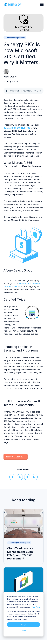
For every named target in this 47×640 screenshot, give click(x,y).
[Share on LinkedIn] (27, 477)
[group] (23, 91)
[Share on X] (20, 477)
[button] (7, 91)
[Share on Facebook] (12, 477)
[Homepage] (12, 5)
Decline (23, 630)
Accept (23, 625)
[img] (35, 91)
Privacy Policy (35, 607)
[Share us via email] (35, 477)
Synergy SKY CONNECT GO (17, 128)
